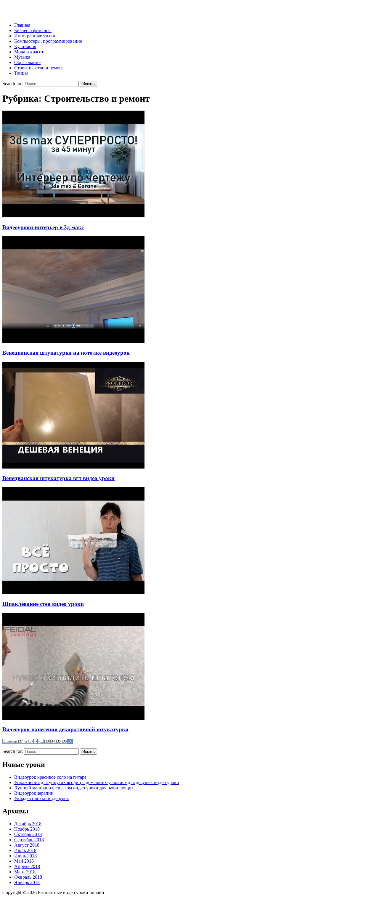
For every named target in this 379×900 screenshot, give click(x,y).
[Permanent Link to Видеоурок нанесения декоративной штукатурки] (73, 718)
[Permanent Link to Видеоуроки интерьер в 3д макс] (73, 215)
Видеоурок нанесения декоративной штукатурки (65, 729)
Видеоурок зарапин (34, 793)
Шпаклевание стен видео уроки (43, 604)
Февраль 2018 (28, 877)
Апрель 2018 (27, 866)
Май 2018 (24, 861)
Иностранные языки (34, 35)
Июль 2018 (25, 850)
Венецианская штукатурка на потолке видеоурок (66, 353)
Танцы (21, 73)
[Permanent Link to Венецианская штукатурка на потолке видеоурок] (73, 341)
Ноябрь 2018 (27, 828)
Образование (27, 62)
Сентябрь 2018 (29, 839)
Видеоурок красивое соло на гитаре (50, 777)
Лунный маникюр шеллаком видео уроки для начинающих (74, 787)
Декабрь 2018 (27, 823)
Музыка (22, 57)
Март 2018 (25, 871)
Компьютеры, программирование (48, 41)
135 (58, 741)
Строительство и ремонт (39, 67)
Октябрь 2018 (28, 834)
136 (64, 741)
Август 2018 (26, 845)
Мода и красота (30, 51)
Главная (22, 25)
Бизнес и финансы (33, 30)
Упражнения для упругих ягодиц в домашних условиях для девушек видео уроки (96, 782)
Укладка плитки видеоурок (41, 798)
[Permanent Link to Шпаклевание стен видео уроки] (73, 592)
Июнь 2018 (25, 855)
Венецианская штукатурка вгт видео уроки (58, 478)
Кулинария (25, 46)
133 (46, 741)
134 (52, 741)
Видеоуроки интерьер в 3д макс (43, 227)
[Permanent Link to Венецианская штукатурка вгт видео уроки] (73, 466)
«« (35, 741)
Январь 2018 (27, 882)
